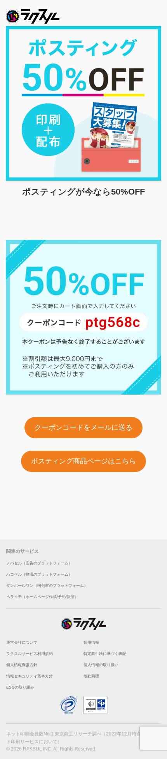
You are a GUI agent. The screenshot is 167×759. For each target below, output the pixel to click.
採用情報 (91, 642)
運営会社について (21, 642)
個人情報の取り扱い (101, 665)
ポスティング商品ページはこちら (83, 461)
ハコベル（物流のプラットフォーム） (39, 574)
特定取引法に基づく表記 (105, 653)
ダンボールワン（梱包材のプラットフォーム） (47, 585)
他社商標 (91, 676)
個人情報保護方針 (21, 665)
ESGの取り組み (20, 687)
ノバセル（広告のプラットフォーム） (39, 563)
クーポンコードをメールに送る (83, 427)
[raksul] (32, 14)
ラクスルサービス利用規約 (29, 653)
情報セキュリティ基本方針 (29, 676)
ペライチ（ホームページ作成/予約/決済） (42, 597)
